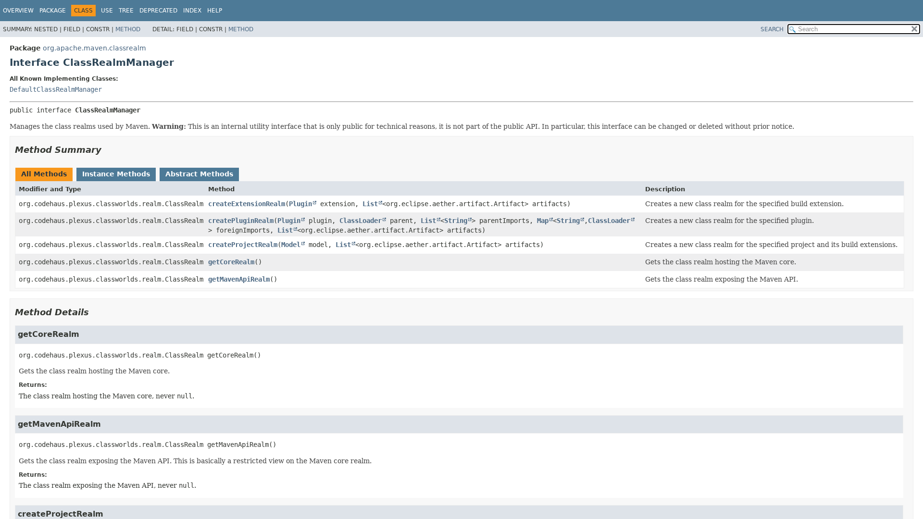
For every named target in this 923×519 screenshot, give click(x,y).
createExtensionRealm (246, 204)
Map (543, 220)
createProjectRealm (242, 244)
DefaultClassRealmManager (56, 89)
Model (290, 244)
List (370, 204)
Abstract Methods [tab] (199, 174)
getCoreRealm (231, 262)
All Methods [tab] (44, 174)
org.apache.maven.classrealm (94, 48)
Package (52, 10)
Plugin (300, 204)
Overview (18, 10)
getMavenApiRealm (239, 279)
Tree (126, 10)
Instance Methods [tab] (116, 174)
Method (127, 29)
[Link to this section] (108, 150)
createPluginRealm (241, 220)
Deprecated (158, 10)
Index (192, 10)
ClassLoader (360, 220)
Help (214, 10)
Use (107, 10)
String (455, 220)
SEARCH (772, 29)
